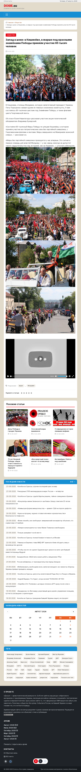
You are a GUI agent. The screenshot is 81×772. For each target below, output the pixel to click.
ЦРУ (53, 670)
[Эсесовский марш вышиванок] (40, 417)
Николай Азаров (29, 666)
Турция (37, 670)
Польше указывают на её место (29, 533)
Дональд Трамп (12, 662)
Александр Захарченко (14, 654)
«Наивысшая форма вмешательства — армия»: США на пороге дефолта (44, 508)
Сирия (29, 670)
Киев (48, 662)
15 (60, 629)
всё (71, 482)
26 (30, 637)
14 (50, 629)
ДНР (57, 658)
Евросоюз (24, 662)
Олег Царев (42, 666)
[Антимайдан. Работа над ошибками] (64, 448)
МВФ (55, 662)
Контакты (8, 1)
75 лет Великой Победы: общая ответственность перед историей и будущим (15, 463)
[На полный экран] (72, 376)
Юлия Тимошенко (63, 670)
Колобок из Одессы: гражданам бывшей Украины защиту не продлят (42, 598)
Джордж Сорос (67, 658)
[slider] (30, 376)
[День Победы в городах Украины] (17, 417)
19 (30, 633)
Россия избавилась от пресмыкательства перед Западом (38, 562)
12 (30, 629)
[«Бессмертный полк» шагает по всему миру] (40, 448)
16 (70, 629)
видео (21, 385)
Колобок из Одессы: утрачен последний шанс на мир (37, 486)
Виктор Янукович (58, 654)
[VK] (10, 761)
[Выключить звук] (55, 376)
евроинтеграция (44, 673)
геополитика (31, 673)
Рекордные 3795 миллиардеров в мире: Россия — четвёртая (40, 491)
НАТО (19, 666)
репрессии (43, 677)
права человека (31, 677)
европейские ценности (61, 673)
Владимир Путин (29, 658)
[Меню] (7, 15)
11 (20, 629)
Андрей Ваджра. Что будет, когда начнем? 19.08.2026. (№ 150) (41, 579)
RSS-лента (9, 756)
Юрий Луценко (12, 673)
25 (20, 637)
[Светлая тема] (36, 761)
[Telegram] (6, 761)
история (9, 677)
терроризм (54, 677)
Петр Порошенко (54, 666)
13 (40, 629)
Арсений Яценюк (43, 654)
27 (40, 637)
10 (10, 629)
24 (11, 637)
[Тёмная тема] (40, 761)
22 (60, 633)
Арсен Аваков (30, 654)
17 (10, 633)
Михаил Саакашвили (66, 662)
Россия (9, 670)
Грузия (50, 658)
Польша (66, 666)
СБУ (16, 670)
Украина (45, 670)
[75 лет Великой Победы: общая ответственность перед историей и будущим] (17, 448)
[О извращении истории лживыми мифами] (64, 417)
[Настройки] (69, 376)
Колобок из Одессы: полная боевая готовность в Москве (39, 538)
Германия (41, 658)
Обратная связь (11, 753)
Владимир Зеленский (14, 658)
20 (40, 633)
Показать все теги (67, 677)
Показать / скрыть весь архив (15, 744)
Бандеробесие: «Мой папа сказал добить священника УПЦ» (39, 557)
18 (20, 633)
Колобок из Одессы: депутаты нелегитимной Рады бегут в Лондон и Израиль (46, 574)
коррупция (19, 677)
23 (70, 633)
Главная (10, 22)
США (22, 670)
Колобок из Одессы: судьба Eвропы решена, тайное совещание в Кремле (45, 496)
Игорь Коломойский (36, 662)
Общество (18, 22)
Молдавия (31, 385)
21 (50, 633)
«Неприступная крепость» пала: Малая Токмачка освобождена (41, 528)
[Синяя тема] (45, 761)
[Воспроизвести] (8, 376)
